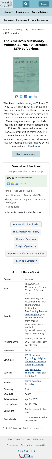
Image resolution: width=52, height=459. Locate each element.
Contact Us (23, 451)
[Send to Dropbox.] (8, 183)
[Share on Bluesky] (30, 96)
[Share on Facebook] (25, 96)
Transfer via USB (32, 195)
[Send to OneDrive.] (16, 183)
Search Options (39, 12)
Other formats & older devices (24, 212)
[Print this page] (35, 96)
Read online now (26, 154)
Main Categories (39, 20)
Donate (44, 4)
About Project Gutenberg (19, 439)
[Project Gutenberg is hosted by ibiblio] (26, 457)
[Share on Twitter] (21, 96)
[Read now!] (26, 91)
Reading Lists (22, 12)
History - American (26, 238)
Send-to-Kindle (26, 190)
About (9, 12)
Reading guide (12, 206)
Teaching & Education (26, 260)
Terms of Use (26, 445)
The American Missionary (26, 231)
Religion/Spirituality (26, 246)
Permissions (12, 445)
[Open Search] (26, 4)
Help (33, 451)
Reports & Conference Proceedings (26, 253)
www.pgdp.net (32, 314)
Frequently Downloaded (16, 20)
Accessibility (41, 445)
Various (29, 278)
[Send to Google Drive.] (12, 183)
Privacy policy (39, 439)
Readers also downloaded (26, 224)
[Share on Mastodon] (16, 96)
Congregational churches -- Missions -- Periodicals (36, 372)
